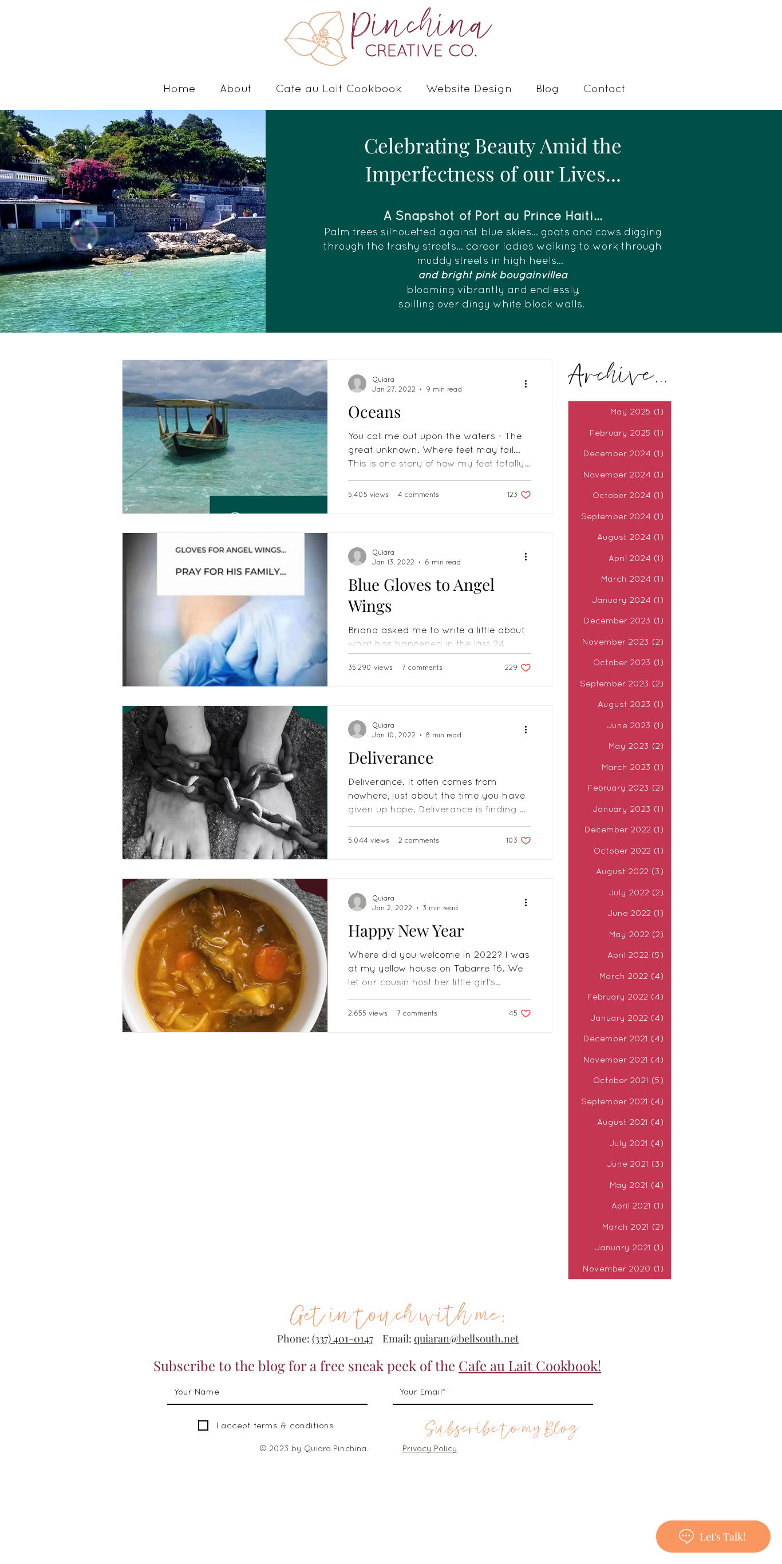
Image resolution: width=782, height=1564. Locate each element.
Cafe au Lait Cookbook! (530, 1365)
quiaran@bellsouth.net (466, 1338)
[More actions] (529, 383)
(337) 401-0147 (342, 1338)
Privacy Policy (429, 1448)
